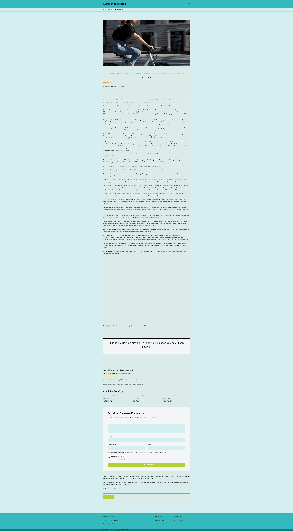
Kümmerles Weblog (114, 3)
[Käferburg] (116, 396)
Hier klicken (118, 458)
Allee (105, 384)
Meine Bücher (177, 516)
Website (150, 444)
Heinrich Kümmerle (116, 73)
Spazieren (130, 384)
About (112, 516)
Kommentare (183, 4)
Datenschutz (158, 516)
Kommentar (111, 423)
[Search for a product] (189, 3)
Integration (167, 401)
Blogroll (105, 520)
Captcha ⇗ (122, 459)
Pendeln (116, 384)
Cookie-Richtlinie (160, 520)
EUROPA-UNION (178, 520)
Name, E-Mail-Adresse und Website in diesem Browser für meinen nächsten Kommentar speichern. (137, 452)
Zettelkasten (115, 520)
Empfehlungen (107, 524)
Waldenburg (138, 384)
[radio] (104, 376)
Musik (110, 384)
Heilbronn (138, 73)
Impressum (106, 516)
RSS (110, 520)
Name (110, 436)
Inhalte (175, 4)
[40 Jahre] (146, 396)
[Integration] (176, 396)
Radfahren (123, 384)
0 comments (146, 73)
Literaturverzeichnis (179, 524)
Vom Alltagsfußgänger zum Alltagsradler (177, 251)
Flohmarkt (115, 524)
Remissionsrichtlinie (160, 524)
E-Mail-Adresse (112, 444)
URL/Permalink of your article (111, 488)
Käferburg (107, 401)
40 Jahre (137, 401)
